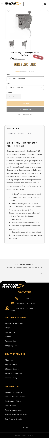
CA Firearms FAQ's (13, 401)
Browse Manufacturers (15, 397)
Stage (8, 75)
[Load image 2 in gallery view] (24, 45)
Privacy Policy (11, 378)
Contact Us (10, 332)
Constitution (10, 405)
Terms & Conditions (13, 373)
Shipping (17, 71)
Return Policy (11, 364)
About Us (9, 360)
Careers (8, 336)
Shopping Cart (11, 345)
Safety (9, 83)
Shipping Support (12, 369)
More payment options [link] (25, 114)
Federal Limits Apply (13, 410)
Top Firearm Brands (13, 419)
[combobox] (33, 3)
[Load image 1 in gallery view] (12, 45)
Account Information (14, 323)
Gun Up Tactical (27, 436)
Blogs (7, 328)
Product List (10, 341)
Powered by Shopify (40, 436)
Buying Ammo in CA (13, 392)
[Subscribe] (41, 273)
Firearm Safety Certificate (16, 414)
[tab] (13, 129)
